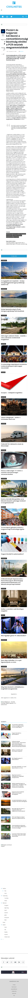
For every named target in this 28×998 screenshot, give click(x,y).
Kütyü (3, 615)
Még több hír (13, 694)
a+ (3, 54)
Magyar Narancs (9, 90)
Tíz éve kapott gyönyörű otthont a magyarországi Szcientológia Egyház (12, 528)
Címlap (14, 984)
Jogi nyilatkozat (14, 989)
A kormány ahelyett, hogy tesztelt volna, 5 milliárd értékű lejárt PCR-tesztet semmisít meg (16, 243)
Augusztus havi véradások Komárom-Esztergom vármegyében (18, 793)
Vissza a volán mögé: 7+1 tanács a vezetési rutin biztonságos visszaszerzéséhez (11, 472)
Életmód (3, 423)
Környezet (4, 260)
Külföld (3, 343)
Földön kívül (7, 937)
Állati (5, 920)
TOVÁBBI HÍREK (16, 256)
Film (5, 891)
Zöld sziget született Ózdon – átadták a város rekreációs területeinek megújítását (13, 337)
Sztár (5, 927)
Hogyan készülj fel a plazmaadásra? (12, 554)
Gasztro (6, 912)
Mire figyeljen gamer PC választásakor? (13, 635)
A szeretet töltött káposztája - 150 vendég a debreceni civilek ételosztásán (19, 835)
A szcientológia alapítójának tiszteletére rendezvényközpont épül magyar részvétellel (14, 366)
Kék (5, 929)
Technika (6, 898)
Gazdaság (4, 315)
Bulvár (3, 372)
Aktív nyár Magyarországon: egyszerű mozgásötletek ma (18, 817)
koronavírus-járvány (17, 235)
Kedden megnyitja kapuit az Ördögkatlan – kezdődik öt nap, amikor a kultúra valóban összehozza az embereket (19, 785)
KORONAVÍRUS (9, 235)
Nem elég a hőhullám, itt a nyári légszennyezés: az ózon (11, 661)
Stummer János (22, 233)
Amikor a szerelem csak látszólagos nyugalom (12, 610)
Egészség (4, 533)
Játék (5, 915)
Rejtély (5, 932)
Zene (5, 893)
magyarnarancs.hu (10, 228)
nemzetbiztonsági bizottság (12, 233)
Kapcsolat (14, 993)
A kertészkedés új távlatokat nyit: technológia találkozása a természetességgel (19, 826)
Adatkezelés (14, 991)
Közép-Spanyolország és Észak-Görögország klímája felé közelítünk (12, 310)
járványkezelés (10, 237)
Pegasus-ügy (12, 227)
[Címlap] (14, 2)
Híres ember (3, 35)
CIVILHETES (14, 6)
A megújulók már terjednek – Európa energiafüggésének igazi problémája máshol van (12, 282)
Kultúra (3, 397)
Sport (5, 910)
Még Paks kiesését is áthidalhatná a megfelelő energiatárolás (12, 688)
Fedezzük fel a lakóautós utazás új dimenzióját (12, 445)
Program (6, 905)
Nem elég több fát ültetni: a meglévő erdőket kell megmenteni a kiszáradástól (18, 810)
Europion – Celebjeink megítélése (11, 393)
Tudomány (5, 895)
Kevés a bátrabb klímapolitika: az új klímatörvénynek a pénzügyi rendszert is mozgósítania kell (13, 501)
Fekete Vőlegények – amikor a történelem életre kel (10, 418)
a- (2, 54)
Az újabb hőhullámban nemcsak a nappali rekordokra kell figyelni (19, 801)
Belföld (21, 51)
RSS (14, 995)
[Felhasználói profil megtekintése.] (3, 31)
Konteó (6, 934)
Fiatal (4, 922)
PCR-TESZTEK (16, 237)
